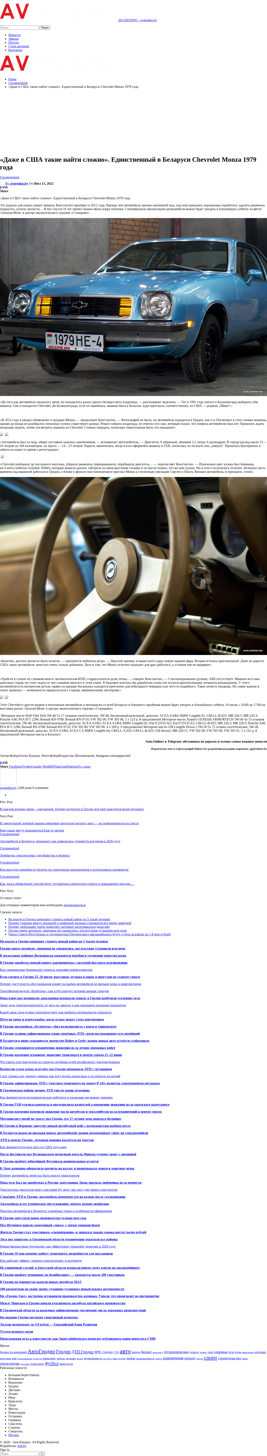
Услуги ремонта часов (16, 1331)
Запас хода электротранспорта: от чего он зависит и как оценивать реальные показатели (63, 1005)
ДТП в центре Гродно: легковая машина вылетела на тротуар (47, 1140)
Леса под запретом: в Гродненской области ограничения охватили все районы (59, 1239)
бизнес (146, 1352)
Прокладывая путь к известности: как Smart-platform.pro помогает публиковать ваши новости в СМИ (77, 1338)
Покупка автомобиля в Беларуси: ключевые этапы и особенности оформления (56, 1211)
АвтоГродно (41, 1351)
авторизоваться (74, 905)
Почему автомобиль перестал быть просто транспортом (39, 1175)
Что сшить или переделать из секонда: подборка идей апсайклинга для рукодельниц (60, 1062)
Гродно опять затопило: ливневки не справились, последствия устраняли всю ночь (67, 930)
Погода (13, 42)
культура (37, 1359)
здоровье (221, 1352)
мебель (61, 1358)
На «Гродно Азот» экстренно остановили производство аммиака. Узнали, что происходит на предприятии (79, 1296)
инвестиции (248, 1352)
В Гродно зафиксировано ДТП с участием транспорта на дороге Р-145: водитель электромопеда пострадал (80, 1083)
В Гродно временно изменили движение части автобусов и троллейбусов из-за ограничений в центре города (81, 1111)
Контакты (15, 50)
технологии (9, 1363)
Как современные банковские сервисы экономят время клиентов (46, 970)
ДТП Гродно (83, 1351)
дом (210, 1352)
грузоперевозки (176, 1352)
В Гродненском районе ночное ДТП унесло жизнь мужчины (45, 1090)
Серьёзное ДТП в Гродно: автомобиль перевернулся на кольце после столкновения (62, 1197)
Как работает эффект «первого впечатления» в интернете (41, 1260)
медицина (71, 1358)
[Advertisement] (133, 121)
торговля (24, 1364)
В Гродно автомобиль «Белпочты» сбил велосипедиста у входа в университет (58, 1026)
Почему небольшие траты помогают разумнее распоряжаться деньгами (59, 927)
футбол (52, 1363)
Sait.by (21, 1446)
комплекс (71, 1317)
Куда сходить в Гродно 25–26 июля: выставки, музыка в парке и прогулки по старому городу (70, 977)
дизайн (203, 1352)
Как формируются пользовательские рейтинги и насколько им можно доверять (56, 1097)
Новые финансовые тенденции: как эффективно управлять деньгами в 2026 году (58, 1246)
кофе (14, 1358)
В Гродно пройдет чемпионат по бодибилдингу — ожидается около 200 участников (62, 1275)
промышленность (145, 1358)
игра (231, 1352)
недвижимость (93, 1358)
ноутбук (107, 1359)
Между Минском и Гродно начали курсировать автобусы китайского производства (62, 1303)
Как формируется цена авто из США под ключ (33, 1147)
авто (125, 1351)
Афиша (13, 38)
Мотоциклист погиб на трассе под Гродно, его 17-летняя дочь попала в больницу (60, 1118)
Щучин (13, 1435)
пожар (130, 1358)
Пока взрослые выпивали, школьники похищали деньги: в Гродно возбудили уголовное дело (70, 998)
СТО (116, 1352)
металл (80, 1359)
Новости (14, 35)
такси (245, 1358)
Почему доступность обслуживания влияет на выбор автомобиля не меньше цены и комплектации (70, 984)
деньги (194, 1352)
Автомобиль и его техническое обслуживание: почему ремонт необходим (54, 1204)
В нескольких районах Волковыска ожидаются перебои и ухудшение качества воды (63, 955)
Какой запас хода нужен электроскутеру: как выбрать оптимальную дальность (56, 1012)
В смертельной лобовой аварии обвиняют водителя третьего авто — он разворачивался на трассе (69, 823)
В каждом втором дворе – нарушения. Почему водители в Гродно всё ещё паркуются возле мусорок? (72, 809)
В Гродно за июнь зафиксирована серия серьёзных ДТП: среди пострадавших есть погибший (70, 1033)
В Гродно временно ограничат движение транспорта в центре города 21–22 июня (61, 1055)
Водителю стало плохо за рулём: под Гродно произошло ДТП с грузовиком (56, 1069)
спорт (210, 1358)
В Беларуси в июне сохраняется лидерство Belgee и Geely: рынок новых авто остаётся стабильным (74, 1040)
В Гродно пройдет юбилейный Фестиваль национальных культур (49, 1161)
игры (238, 1352)
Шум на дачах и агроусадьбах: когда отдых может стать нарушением (52, 1019)
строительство (229, 1358)
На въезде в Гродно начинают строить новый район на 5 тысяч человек (59, 919)
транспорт (37, 1363)
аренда (136, 1352)
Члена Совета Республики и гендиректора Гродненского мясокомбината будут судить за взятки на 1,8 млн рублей (89, 934)
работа (158, 1359)
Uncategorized (9, 177)
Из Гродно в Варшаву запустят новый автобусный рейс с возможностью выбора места (65, 1126)
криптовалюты (25, 1359)
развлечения (173, 1358)
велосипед (158, 1352)
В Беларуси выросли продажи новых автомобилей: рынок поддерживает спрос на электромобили (74, 1133)
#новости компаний (13, 1352)
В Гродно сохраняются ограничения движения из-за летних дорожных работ (57, 1048)
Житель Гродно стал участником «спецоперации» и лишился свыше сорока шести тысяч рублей (73, 1232)
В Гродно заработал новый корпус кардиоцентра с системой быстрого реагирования (63, 962)
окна (114, 1358)
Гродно (63, 1351)
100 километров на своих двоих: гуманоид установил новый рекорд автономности (62, 1289)
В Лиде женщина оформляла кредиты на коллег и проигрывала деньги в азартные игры (67, 1168)
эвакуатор (66, 1363)
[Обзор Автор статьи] (8, 784)
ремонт (189, 1358)
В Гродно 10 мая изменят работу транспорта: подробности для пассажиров (56, 1253)
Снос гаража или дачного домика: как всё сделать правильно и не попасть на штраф (60, 1076)
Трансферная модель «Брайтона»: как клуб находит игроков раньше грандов (54, 991)
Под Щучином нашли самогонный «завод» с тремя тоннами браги (50, 1225)
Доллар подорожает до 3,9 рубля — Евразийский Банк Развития (48, 1324)
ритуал (199, 1359)
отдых (122, 1358)
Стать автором (18, 46)
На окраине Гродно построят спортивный (32, 1317)
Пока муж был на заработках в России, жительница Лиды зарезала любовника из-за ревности (70, 1182)
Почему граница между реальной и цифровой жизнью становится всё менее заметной (69, 923)
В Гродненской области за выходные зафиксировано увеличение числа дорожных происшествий (73, 1310)
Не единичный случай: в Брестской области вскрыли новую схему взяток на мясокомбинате (70, 1267)
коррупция (5, 1358)
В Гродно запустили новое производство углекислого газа (43, 1218)
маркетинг (49, 1358)
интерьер (260, 1352)
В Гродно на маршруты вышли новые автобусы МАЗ (40, 1282)
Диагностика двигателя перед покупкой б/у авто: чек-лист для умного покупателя (58, 1189)
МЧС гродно (103, 1352)
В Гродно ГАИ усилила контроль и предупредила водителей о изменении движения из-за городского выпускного (84, 1104)
